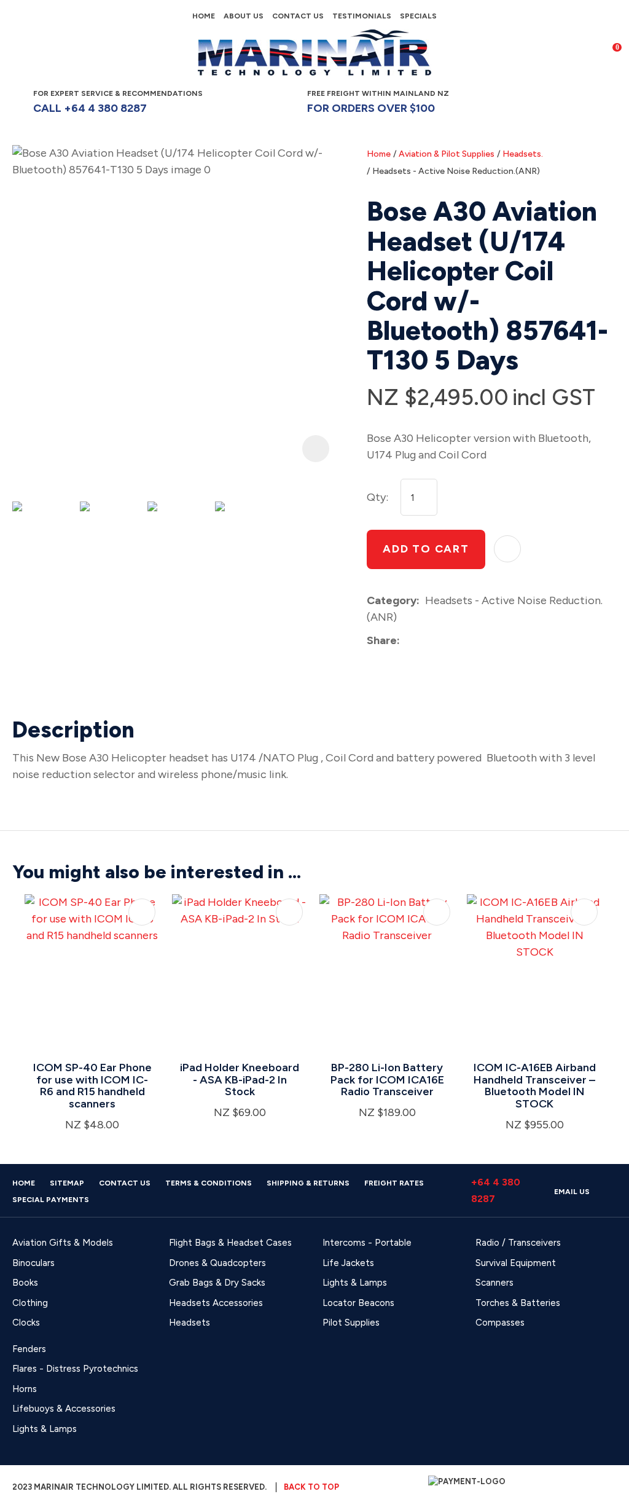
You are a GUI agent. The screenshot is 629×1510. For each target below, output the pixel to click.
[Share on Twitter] (424, 641)
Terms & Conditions (208, 1183)
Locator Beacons (358, 1302)
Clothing (30, 1302)
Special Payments (50, 1199)
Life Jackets (348, 1262)
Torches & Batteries (517, 1302)
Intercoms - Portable (367, 1242)
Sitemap (67, 1183)
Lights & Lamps (354, 1282)
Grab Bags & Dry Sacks (217, 1282)
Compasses (500, 1322)
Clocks (26, 1322)
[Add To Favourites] (507, 548)
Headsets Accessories (216, 1302)
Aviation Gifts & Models (62, 1242)
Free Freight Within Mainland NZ (378, 101)
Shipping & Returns (308, 1183)
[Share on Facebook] (407, 641)
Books (25, 1282)
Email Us (572, 1191)
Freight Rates (394, 1183)
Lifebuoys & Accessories (63, 1408)
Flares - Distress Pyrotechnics (75, 1368)
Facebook (538, 101)
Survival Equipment (515, 1262)
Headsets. (522, 154)
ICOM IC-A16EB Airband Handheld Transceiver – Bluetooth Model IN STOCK (535, 1086)
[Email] (443, 640)
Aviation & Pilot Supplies (446, 154)
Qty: (377, 497)
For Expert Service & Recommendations (119, 101)
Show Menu (19, 51)
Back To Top (311, 1487)
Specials (418, 16)
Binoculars (33, 1262)
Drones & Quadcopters (217, 1262)
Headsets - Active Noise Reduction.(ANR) (456, 171)
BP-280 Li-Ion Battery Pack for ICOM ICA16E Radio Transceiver (387, 1080)
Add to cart (426, 549)
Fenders (29, 1349)
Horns (24, 1388)
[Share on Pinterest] (462, 641)
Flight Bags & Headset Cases (230, 1242)
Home (203, 16)
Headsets (189, 1322)
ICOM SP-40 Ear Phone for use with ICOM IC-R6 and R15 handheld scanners (92, 1086)
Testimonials (361, 16)
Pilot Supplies (351, 1322)
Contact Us (298, 16)
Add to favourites (141, 912)
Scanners (494, 1282)
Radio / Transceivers (518, 1242)
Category (391, 600)
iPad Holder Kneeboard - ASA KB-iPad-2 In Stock (239, 1080)
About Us (244, 16)
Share (382, 640)
